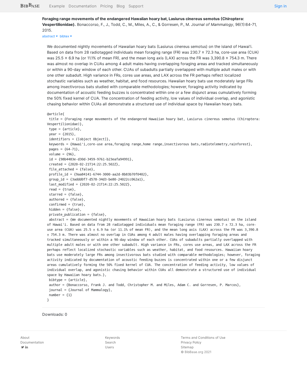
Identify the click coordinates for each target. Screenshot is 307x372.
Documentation (82, 6)
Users (109, 347)
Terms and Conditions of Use (203, 337)
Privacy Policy (191, 342)
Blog (121, 6)
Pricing (106, 6)
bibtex (65, 36)
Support (136, 6)
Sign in (280, 6)
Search (110, 342)
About (25, 337)
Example (57, 6)
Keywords (112, 337)
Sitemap (187, 347)
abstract (49, 36)
